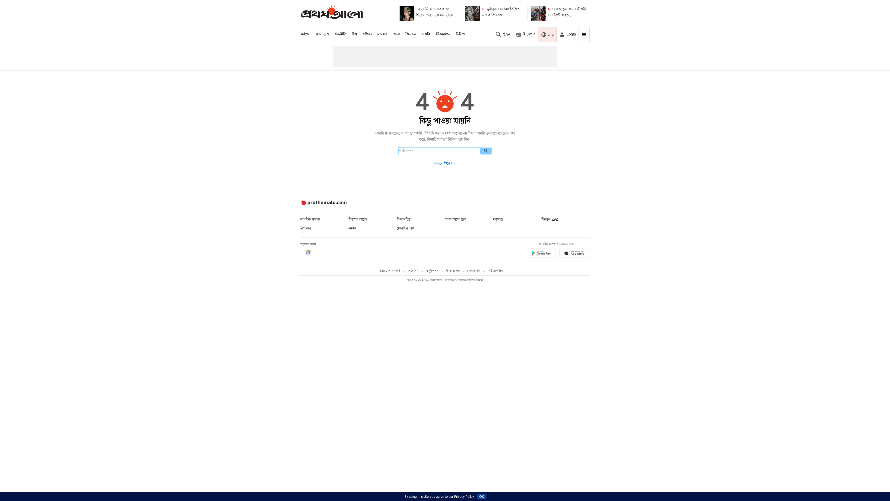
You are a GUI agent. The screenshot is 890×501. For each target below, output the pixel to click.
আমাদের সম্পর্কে (390, 271)
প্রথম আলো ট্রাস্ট (455, 219)
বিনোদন (410, 34)
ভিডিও (460, 34)
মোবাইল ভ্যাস (406, 228)
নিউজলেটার (495, 271)
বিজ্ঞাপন (413, 271)
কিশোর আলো (358, 219)
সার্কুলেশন (432, 271)
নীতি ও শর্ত (453, 271)
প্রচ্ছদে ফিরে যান (445, 163)
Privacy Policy (464, 496)
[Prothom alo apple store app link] (574, 254)
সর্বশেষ (305, 34)
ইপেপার (305, 228)
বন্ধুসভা (498, 219)
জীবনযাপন (442, 34)
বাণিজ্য (367, 34)
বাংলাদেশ (322, 34)
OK (481, 496)
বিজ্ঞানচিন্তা (404, 219)
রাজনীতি (340, 34)
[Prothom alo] (331, 13)
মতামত (382, 34)
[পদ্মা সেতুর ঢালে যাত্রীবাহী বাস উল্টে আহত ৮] (538, 13)
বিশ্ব (354, 34)
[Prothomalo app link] (541, 254)
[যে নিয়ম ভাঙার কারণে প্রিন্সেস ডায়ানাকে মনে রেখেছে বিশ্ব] (407, 13)
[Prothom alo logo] (323, 204)
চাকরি (426, 34)
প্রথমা (352, 228)
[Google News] (308, 253)
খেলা (396, 34)
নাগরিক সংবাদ (310, 219)
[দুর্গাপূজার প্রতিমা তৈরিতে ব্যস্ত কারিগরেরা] (472, 13)
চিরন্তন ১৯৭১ (550, 219)
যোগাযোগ (473, 271)
